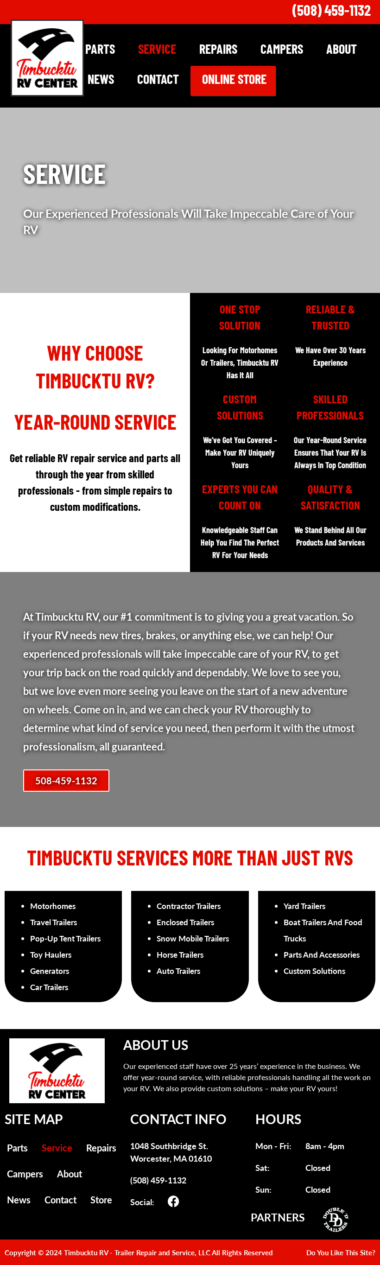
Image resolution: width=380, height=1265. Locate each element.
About (341, 50)
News (101, 80)
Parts (100, 50)
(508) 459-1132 (331, 12)
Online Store (234, 80)
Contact (158, 80)
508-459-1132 (66, 780)
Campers (281, 50)
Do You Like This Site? (340, 1252)
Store (101, 1199)
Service (157, 50)
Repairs (218, 50)
